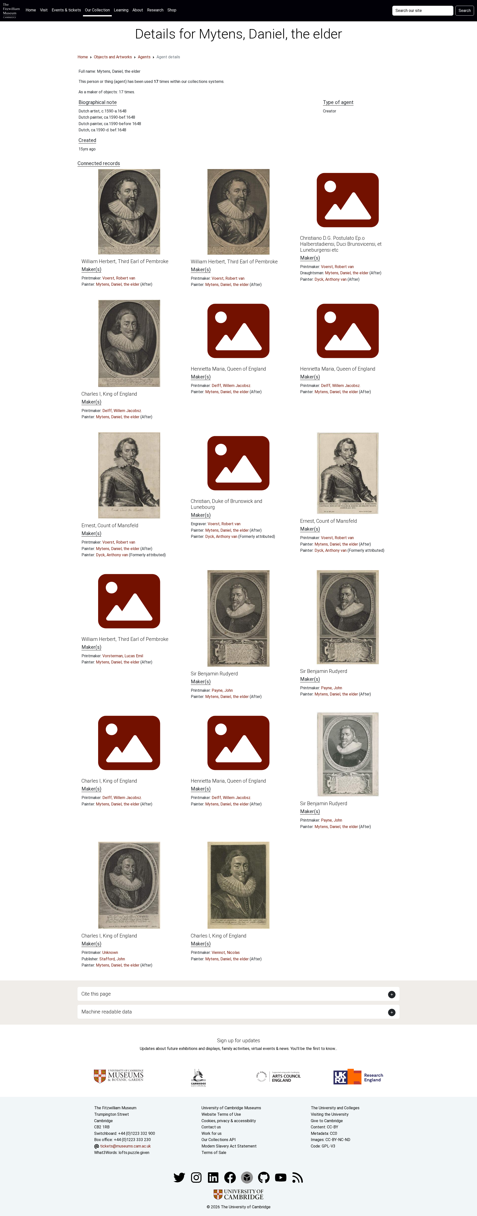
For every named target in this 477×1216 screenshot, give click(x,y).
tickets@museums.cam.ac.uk (125, 1146)
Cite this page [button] (96, 994)
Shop (171, 10)
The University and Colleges (335, 1108)
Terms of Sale (213, 1152)
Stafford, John (112, 959)
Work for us (211, 1133)
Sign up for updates (238, 1040)
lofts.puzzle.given (134, 1152)
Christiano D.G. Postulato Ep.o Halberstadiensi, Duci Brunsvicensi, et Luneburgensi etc (341, 244)
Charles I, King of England (109, 394)
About (137, 10)
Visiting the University (330, 1114)
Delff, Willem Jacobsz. (122, 410)
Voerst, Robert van (118, 278)
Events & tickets (66, 10)
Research (155, 10)
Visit (44, 10)
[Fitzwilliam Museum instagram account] (196, 1177)
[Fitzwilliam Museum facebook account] (213, 1177)
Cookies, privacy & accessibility (228, 1120)
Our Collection (97, 10)
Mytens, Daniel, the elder (118, 284)
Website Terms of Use (221, 1114)
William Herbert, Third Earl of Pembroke (124, 261)
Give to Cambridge (327, 1120)
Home (32, 9)
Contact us (211, 1127)
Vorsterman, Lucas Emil (122, 656)
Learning (121, 10)
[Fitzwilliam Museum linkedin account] (230, 1177)
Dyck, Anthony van (331, 279)
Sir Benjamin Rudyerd (214, 674)
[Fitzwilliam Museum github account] (264, 1177)
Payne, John (222, 690)
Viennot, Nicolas (226, 952)
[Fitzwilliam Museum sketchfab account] (247, 1177)
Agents (144, 57)
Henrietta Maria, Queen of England (228, 369)
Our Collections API (218, 1139)
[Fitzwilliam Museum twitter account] (179, 1177)
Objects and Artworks (113, 57)
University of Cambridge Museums (231, 1108)
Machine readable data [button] (106, 1012)
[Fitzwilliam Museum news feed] (298, 1177)
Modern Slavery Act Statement (229, 1146)
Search (465, 10)
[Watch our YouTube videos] (281, 1177)
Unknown (110, 952)
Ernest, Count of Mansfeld (109, 525)
